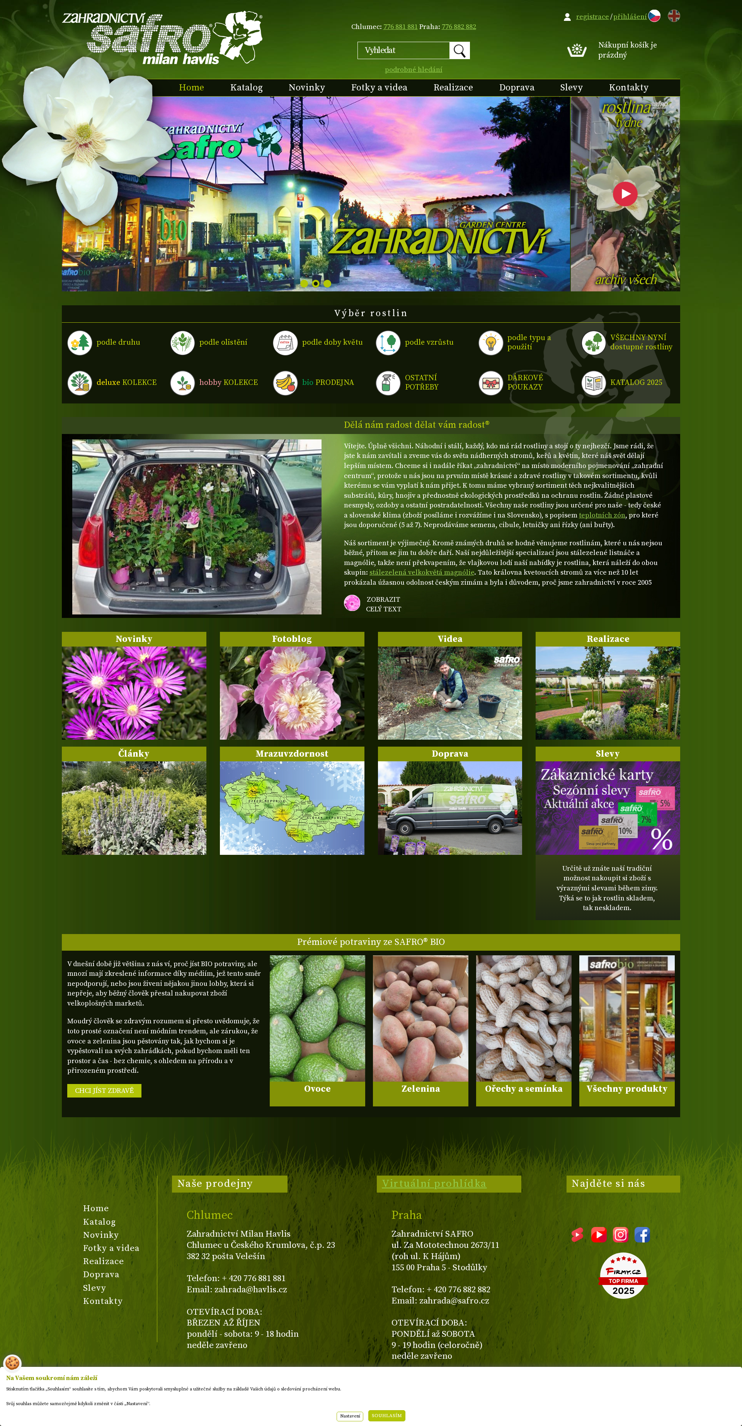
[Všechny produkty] (627, 1018)
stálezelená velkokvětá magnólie (421, 572)
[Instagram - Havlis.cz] (620, 1239)
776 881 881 (400, 26)
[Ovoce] (317, 1018)
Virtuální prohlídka (434, 1183)
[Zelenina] (420, 1018)
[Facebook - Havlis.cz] (642, 1239)
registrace (592, 16)
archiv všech (625, 281)
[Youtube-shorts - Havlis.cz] (577, 1239)
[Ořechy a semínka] (524, 1018)
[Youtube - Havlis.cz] (599, 1239)
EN (672, 14)
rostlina (625, 115)
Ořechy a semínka (524, 1089)
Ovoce (317, 1089)
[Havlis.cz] (163, 37)
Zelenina (421, 1089)
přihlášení (630, 16)
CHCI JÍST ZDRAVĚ (104, 1090)
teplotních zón (602, 515)
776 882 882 (459, 26)
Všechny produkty (627, 1089)
